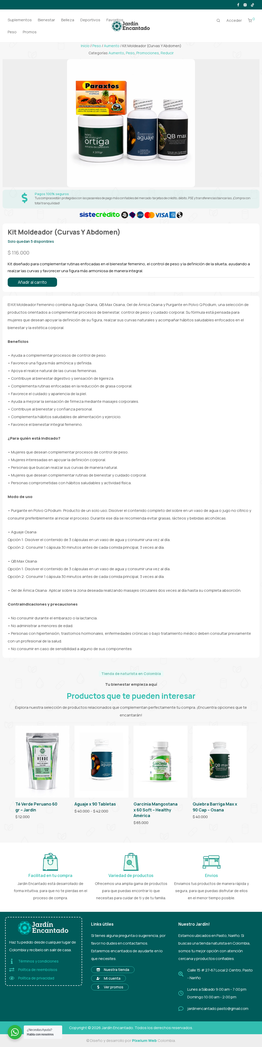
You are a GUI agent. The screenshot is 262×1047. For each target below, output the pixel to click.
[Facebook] (238, 4)
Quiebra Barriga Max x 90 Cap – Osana (215, 806)
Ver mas (20, 817)
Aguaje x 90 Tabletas (95, 804)
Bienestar (46, 20)
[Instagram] (245, 4)
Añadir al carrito (32, 282)
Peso (12, 32)
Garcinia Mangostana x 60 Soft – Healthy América (156, 809)
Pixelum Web (144, 1040)
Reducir (167, 52)
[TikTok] (252, 4)
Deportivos (90, 20)
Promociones (147, 52)
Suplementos (20, 20)
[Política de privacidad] (11, 978)
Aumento (111, 45)
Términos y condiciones (38, 961)
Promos (30, 32)
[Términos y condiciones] (11, 961)
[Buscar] (218, 20)
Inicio (85, 45)
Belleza (67, 20)
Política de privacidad (36, 978)
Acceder (234, 20)
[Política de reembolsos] (11, 969)
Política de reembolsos (37, 969)
